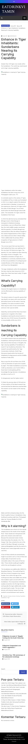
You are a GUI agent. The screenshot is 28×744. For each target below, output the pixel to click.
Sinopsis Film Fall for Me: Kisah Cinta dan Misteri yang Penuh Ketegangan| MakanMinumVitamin (13, 689)
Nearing (18, 596)
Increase (14, 596)
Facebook (6, 603)
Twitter (15, 603)
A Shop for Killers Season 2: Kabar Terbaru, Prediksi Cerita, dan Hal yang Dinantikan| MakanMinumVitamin (13, 702)
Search (3, 669)
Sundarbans (4, 597)
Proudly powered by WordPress (14, 737)
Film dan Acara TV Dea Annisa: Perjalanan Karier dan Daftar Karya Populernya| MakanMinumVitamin (13, 708)
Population (22, 596)
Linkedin (15, 607)
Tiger (8, 597)
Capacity (5, 596)
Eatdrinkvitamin (13, 9)
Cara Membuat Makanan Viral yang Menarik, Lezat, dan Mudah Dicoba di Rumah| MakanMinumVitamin (14, 695)
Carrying (9, 596)
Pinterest (6, 607)
